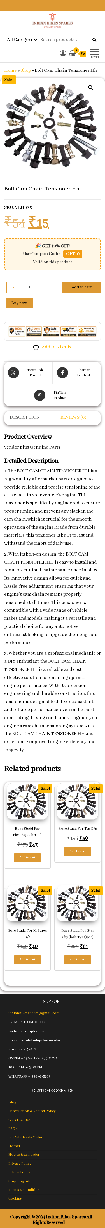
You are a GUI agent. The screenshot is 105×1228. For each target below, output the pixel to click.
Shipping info (20, 1181)
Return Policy (19, 1172)
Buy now (19, 303)
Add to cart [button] (27, 858)
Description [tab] (25, 417)
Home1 (14, 1146)
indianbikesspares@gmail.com (34, 1013)
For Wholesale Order (25, 1137)
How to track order (23, 1154)
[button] (91, 88)
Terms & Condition (24, 1190)
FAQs (12, 1128)
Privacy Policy (19, 1163)
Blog (12, 1102)
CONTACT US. (19, 1119)
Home (10, 70)
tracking (15, 1198)
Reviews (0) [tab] (73, 417)
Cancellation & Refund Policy (32, 1111)
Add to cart (82, 287)
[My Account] (63, 54)
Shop (25, 70)
